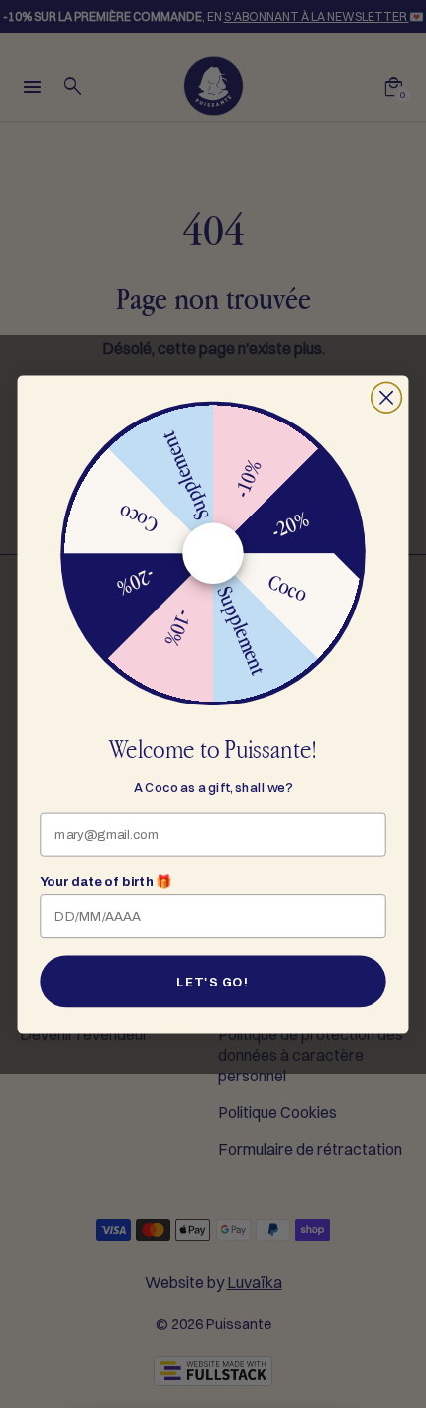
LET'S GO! (213, 981)
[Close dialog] (387, 397)
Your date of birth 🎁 (105, 882)
